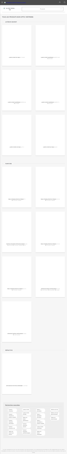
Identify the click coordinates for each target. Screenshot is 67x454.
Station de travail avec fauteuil (11, 433)
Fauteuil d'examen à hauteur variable (12, 416)
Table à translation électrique (39, 416)
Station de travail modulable (39, 433)
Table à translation (39, 410)
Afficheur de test (54, 409)
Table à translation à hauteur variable (40, 422)
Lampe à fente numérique (40, 427)
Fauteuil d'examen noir (12, 427)
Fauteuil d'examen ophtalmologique (26, 431)
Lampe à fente (26, 409)
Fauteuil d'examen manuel (25, 425)
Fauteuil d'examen (11, 410)
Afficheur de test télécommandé (54, 413)
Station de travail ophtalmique (25, 419)
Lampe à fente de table (26, 413)
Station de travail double (54, 418)
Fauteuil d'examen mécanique (11, 422)
